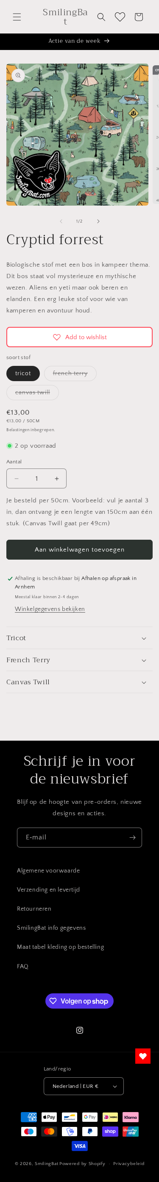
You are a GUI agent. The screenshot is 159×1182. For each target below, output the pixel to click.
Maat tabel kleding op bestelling (60, 947)
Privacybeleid (128, 1163)
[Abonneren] (132, 837)
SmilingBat (46, 1163)
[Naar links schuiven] (61, 221)
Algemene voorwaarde (48, 870)
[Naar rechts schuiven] (98, 221)
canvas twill (37, 394)
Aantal (14, 462)
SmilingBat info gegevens (51, 928)
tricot (23, 373)
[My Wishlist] (120, 17)
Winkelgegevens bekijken (50, 609)
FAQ (23, 966)
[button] (17, 17)
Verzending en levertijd (48, 889)
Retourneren (34, 909)
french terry (75, 375)
